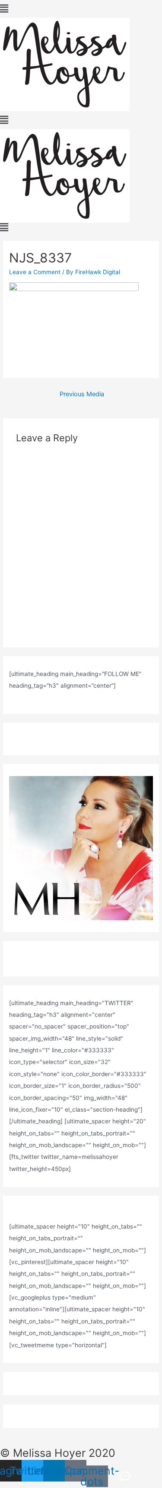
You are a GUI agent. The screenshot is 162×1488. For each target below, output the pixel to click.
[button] (81, 9)
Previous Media (82, 394)
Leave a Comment (34, 271)
